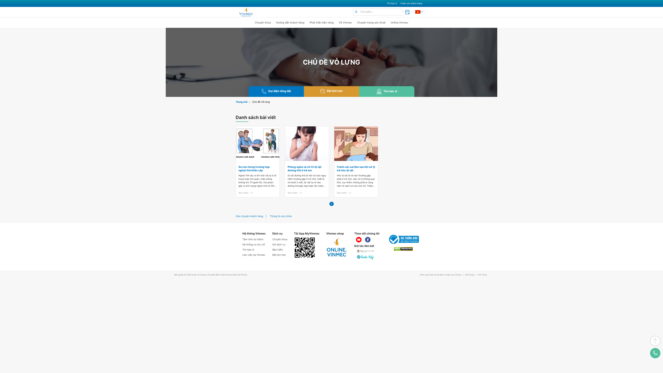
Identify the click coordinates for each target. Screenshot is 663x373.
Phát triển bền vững (322, 22)
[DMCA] (403, 249)
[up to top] (655, 341)
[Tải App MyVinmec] (304, 247)
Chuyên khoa (263, 22)
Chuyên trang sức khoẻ (371, 22)
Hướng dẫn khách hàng (290, 22)
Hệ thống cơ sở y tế (253, 244)
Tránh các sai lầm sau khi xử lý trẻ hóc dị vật (356, 168)
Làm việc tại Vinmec (253, 255)
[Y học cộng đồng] (365, 251)
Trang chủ (242, 102)
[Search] (356, 12)
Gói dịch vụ (278, 244)
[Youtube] (359, 239)
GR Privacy (470, 275)
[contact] (655, 353)
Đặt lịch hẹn (279, 255)
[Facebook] (368, 239)
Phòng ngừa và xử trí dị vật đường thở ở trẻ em (304, 168)
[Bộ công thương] (403, 239)
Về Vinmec (345, 22)
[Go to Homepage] (246, 12)
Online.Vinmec (399, 22)
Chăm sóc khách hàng (411, 3)
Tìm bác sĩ (392, 3)
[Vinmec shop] (337, 247)
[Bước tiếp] (365, 257)
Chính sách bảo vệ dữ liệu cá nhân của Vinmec (441, 275)
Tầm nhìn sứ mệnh (252, 239)
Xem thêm (243, 193)
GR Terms (482, 275)
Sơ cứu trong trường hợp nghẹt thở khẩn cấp (254, 168)
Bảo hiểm (277, 249)
